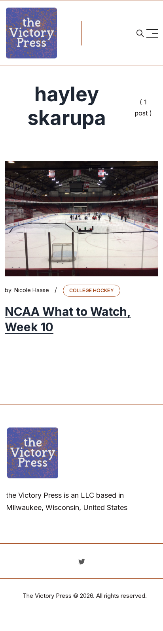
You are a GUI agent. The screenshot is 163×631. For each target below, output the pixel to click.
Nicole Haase (31, 290)
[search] (140, 33)
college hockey (91, 290)
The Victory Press (47, 595)
